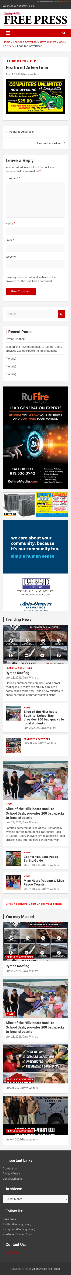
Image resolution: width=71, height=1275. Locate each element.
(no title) (11, 358)
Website (11, 256)
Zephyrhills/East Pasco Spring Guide (41, 858)
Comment (13, 178)
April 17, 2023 (14, 74)
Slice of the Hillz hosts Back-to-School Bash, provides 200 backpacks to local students (44, 717)
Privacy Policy (11, 1173)
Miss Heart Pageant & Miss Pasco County (44, 882)
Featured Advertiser (21, 61)
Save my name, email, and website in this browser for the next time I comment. (31, 279)
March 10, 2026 (33, 865)
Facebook (9, 1219)
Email (10, 240)
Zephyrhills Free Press (46, 1268)
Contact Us (10, 1168)
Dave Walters (31, 74)
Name (10, 223)
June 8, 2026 (31, 743)
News (27, 707)
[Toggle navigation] (8, 33)
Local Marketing (13, 1178)
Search (61, 314)
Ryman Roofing (15, 339)
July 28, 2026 (13, 677)
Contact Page (11, 1252)
